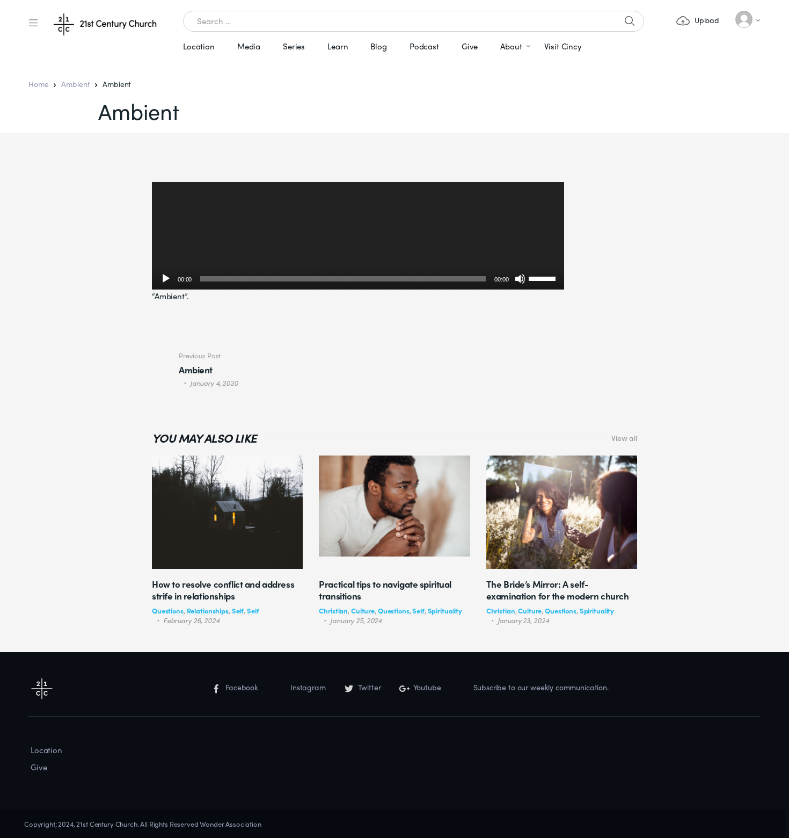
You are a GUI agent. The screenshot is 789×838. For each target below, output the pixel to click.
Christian (333, 610)
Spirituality (445, 610)
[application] (358, 236)
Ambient (75, 83)
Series (294, 46)
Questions (168, 610)
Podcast (424, 46)
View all (624, 437)
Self (238, 610)
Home (38, 83)
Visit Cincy (562, 46)
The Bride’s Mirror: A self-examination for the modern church (557, 589)
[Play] (165, 278)
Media (248, 46)
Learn (337, 46)
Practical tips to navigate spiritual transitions (385, 589)
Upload (707, 20)
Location (199, 46)
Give (470, 46)
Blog (378, 46)
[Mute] (520, 278)
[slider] (544, 277)
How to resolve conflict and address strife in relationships (223, 589)
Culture (363, 610)
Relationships (208, 610)
